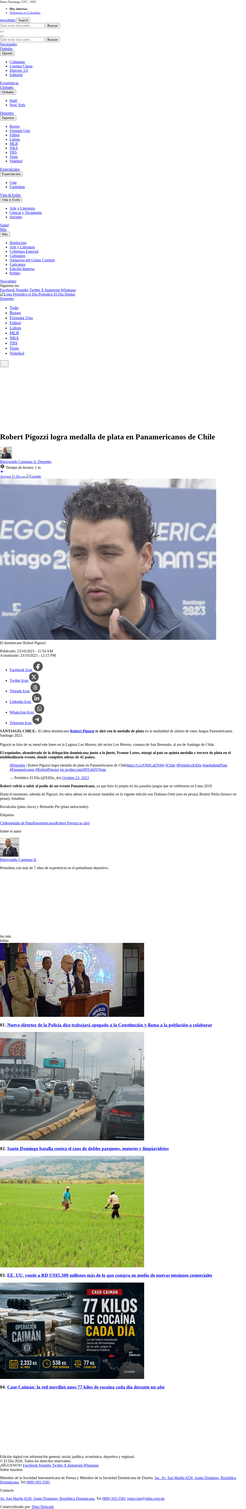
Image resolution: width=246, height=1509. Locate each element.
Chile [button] (4, 823)
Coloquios (17, 256)
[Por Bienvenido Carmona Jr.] (6, 457)
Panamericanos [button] (44, 823)
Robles (15, 273)
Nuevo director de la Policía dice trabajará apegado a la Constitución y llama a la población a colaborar (109, 1024)
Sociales (16, 217)
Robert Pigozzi (82, 731)
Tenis (14, 157)
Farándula (17, 187)
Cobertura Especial (24, 251)
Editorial (16, 75)
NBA (14, 148)
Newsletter (8, 281)
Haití (13, 101)
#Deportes (17, 765)
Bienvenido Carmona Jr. (19, 462)
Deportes (7, 113)
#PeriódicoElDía (189, 765)
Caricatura (17, 264)
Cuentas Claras (21, 66)
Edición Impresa (22, 269)
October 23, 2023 (75, 778)
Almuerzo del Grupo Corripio (32, 260)
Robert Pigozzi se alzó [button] (73, 823)
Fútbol (14, 135)
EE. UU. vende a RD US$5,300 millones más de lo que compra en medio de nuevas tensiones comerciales (109, 1275)
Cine (13, 182)
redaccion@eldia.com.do (146, 1498)
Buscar (52, 25)
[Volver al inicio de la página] (4, 363)
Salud (4, 225)
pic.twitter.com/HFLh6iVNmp (83, 770)
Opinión (6, 48)
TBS (13, 152)
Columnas (17, 62)
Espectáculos (10, 169)
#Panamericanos (22, 770)
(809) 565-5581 (38, 1482)
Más (3, 229)
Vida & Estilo (10, 195)
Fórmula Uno (20, 131)
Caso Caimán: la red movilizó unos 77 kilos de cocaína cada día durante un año (86, 1387)
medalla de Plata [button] (20, 823)
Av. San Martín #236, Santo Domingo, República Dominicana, (47, 1498)
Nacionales (8, 44)
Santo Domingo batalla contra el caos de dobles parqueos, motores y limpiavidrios (88, 1148)
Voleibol (16, 161)
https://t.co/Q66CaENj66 (145, 765)
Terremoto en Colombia (25, 12)
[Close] (2, 36)
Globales (6, 87)
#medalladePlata (215, 765)
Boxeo (15, 126)
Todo (14, 307)
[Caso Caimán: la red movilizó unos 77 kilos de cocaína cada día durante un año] (123, 1331)
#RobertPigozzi (47, 770)
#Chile (170, 765)
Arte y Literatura (22, 208)
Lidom (15, 139)
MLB (14, 144)
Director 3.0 (19, 70)
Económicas (9, 83)
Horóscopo (18, 243)
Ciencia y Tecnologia (26, 213)
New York (17, 105)
